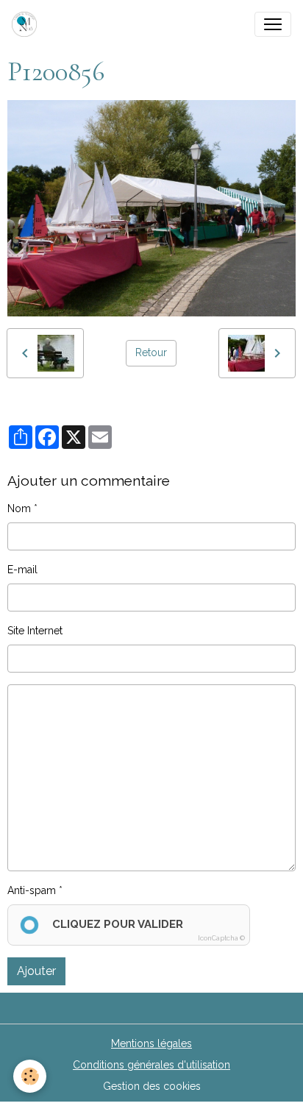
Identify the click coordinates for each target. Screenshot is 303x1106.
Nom (19, 508)
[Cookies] (29, 1076)
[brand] (27, 24)
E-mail (22, 569)
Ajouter (36, 971)
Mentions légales (151, 1043)
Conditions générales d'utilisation (151, 1065)
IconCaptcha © (221, 938)
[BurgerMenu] (272, 24)
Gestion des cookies (152, 1086)
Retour (151, 352)
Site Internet (35, 631)
